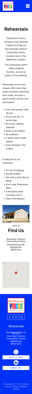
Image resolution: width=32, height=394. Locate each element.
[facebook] (10, 317)
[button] (16, 273)
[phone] (22, 317)
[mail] (16, 317)
